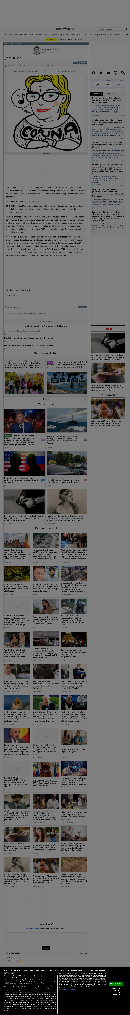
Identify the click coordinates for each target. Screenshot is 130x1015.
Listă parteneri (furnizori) (67, 989)
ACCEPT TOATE (116, 984)
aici (18, 1000)
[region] (65, 991)
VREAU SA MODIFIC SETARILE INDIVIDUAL (116, 991)
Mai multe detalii (39, 984)
